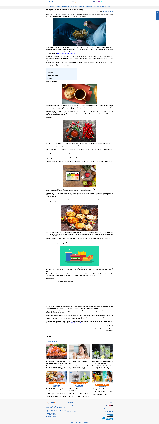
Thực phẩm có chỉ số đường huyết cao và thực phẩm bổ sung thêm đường (62, 74)
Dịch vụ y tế (64, 6)
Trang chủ (51, 6)
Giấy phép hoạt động (108, 408)
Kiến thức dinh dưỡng (91, 6)
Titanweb (87, 422)
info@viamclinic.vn (77, 2)
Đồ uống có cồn (50, 78)
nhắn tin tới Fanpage (83, 323)
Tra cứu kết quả (106, 6)
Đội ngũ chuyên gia (72, 6)
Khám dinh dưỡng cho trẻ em (73, 405)
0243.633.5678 (53, 414)
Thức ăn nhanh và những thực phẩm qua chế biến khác (58, 76)
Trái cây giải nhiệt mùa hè (98, 389)
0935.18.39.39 (76, 1)
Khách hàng (81, 6)
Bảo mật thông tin (109, 411)
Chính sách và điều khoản (108, 410)
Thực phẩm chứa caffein (52, 71)
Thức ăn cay (50, 72)
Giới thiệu (58, 6)
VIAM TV (99, 6)
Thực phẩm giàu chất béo (52, 75)
